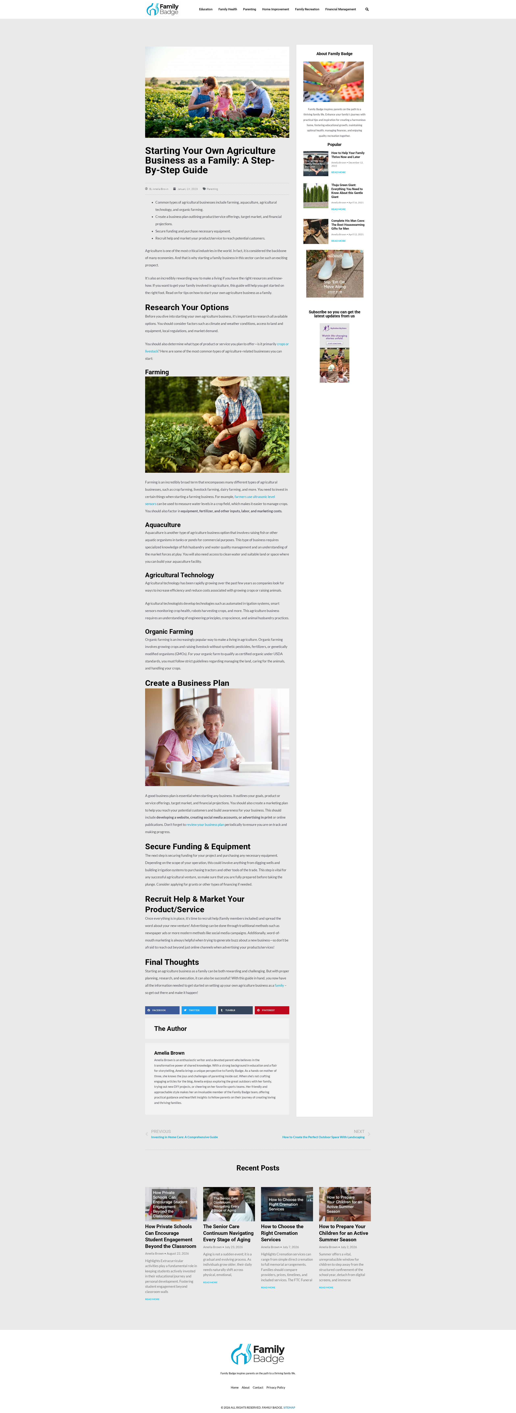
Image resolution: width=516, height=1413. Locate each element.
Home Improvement (275, 9)
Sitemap (289, 1407)
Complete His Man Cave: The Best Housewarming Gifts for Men (348, 224)
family (279, 985)
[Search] (367, 9)
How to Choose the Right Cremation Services (282, 1233)
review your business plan (205, 824)
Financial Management (340, 9)
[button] (162, 1010)
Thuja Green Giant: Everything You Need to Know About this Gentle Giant (347, 191)
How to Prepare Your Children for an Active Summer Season (343, 1233)
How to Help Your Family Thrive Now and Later (347, 155)
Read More (338, 172)
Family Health (227, 9)
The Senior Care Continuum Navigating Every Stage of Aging (228, 1233)
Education (205, 9)
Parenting (249, 9)
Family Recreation (307, 9)
